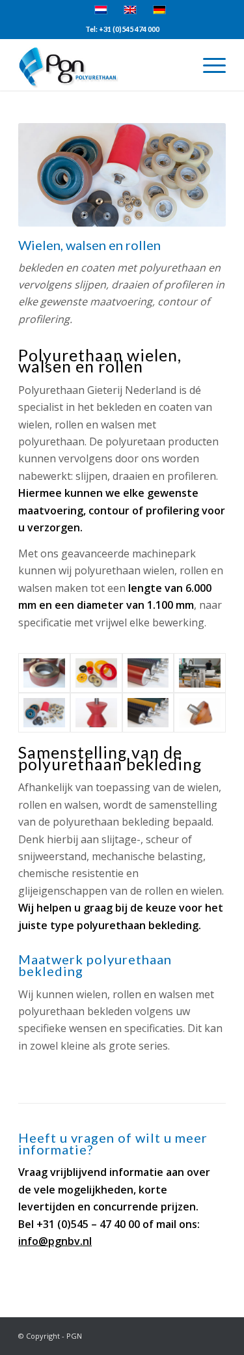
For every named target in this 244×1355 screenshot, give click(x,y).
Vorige (47, 175)
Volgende (196, 175)
